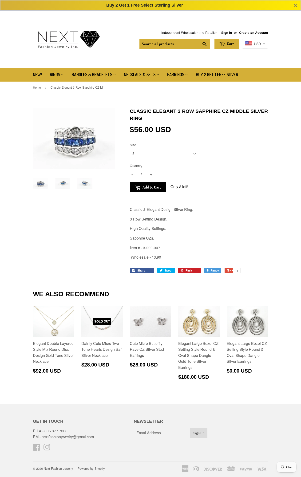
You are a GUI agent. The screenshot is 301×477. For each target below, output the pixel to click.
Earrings (176, 74)
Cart (230, 43)
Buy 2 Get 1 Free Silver (217, 74)
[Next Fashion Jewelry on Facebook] (36, 448)
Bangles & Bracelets (92, 74)
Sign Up (198, 433)
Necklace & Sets (140, 74)
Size (133, 144)
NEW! (37, 74)
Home (37, 87)
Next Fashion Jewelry (58, 468)
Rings (55, 74)
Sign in (226, 32)
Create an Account (253, 32)
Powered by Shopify (91, 468)
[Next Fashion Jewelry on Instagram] (46, 448)
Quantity (136, 165)
